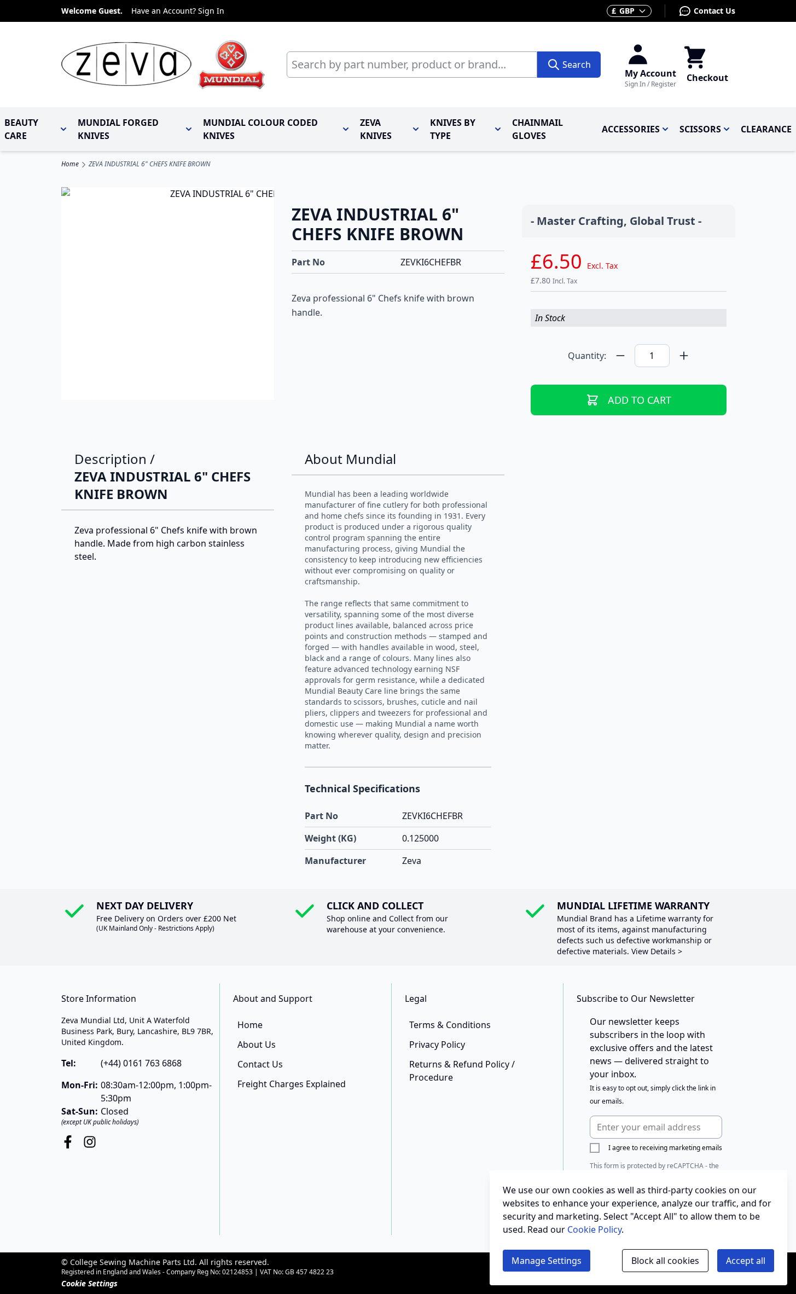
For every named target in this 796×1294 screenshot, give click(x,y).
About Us (256, 1044)
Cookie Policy (594, 1229)
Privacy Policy (437, 1044)
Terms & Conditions (450, 1025)
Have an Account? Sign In (177, 10)
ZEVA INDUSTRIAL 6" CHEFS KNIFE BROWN (149, 164)
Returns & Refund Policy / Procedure (462, 1070)
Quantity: (587, 356)
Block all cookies (665, 1261)
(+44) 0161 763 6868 (141, 1063)
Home (70, 164)
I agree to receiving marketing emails (665, 1147)
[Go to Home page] (163, 65)
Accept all (745, 1261)
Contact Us (714, 10)
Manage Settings (547, 1261)
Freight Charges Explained (291, 1084)
